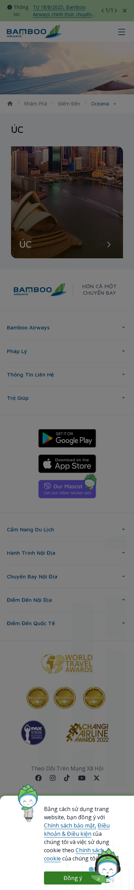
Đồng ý (73, 878)
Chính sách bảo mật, (70, 825)
